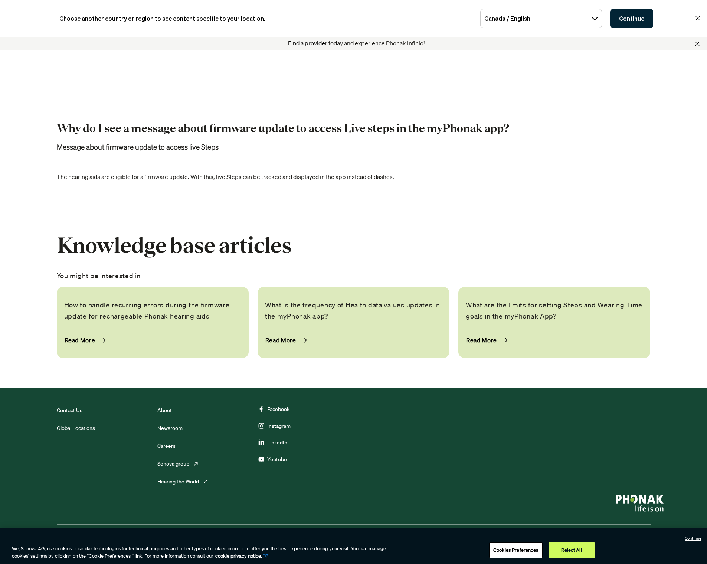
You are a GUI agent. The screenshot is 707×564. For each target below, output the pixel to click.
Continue (631, 18)
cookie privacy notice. (238, 556)
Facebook (278, 409)
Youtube (277, 459)
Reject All (571, 550)
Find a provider (307, 43)
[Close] (697, 43)
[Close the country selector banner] (697, 18)
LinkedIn (277, 442)
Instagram (279, 426)
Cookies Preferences (515, 550)
